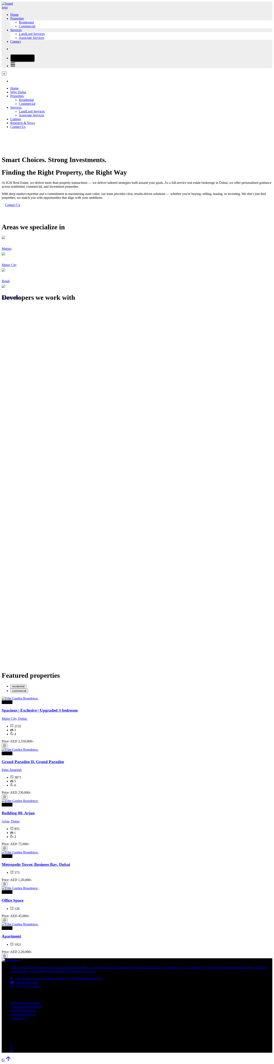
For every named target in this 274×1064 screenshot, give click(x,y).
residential (18, 686)
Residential (26, 22)
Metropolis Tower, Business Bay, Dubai (36, 864)
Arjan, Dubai (10, 821)
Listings (15, 119)
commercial (19, 690)
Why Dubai (18, 92)
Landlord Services (22, 1010)
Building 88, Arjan (18, 813)
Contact (15, 41)
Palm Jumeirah (12, 770)
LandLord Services (32, 34)
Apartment (11, 936)
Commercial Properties (25, 1006)
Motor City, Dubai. (14, 718)
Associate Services (31, 38)
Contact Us (17, 127)
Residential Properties (25, 1003)
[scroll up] (8, 1060)
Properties (17, 18)
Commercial (27, 26)
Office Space (12, 900)
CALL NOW (24, 58)
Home (14, 14)
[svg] (4, 745)
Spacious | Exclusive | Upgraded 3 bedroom (40, 710)
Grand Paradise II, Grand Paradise (33, 762)
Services (16, 30)
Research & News (22, 123)
